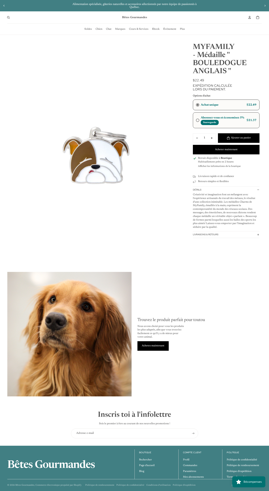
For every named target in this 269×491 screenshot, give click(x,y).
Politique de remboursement (243, 465)
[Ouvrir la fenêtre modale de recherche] (8, 17)
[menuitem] (88, 29)
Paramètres (189, 471)
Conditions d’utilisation (158, 485)
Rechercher (145, 460)
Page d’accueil (147, 465)
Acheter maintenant (226, 149)
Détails (197, 189)
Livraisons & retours (205, 234)
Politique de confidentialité (242, 460)
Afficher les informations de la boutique (219, 166)
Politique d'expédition (239, 471)
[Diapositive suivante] (265, 6)
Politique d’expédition (184, 485)
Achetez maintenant (153, 346)
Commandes (190, 465)
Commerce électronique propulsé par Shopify (58, 485)
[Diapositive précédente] (4, 6)
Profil (186, 460)
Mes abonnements (193, 477)
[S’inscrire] (193, 433)
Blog (141, 471)
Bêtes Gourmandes (24, 485)
